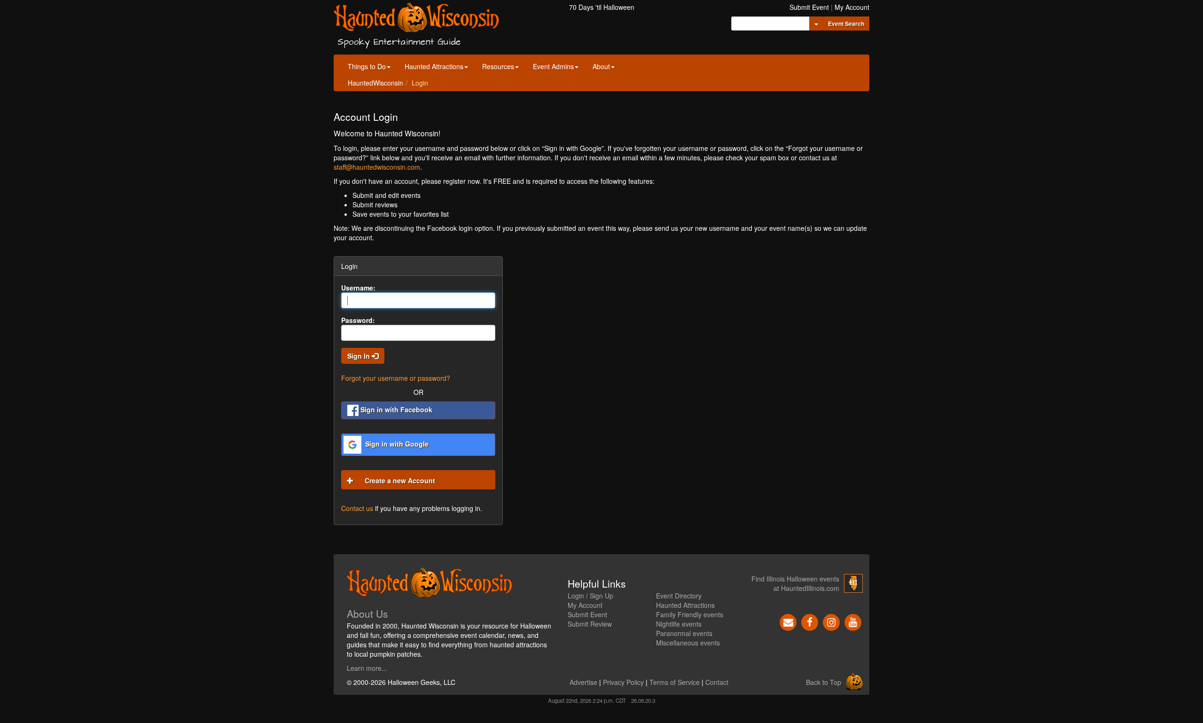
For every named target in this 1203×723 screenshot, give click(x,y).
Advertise (583, 682)
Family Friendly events (689, 614)
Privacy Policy (623, 682)
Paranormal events (684, 633)
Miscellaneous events (688, 642)
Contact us (357, 508)
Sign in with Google (396, 443)
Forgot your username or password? (395, 378)
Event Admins (553, 66)
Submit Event (809, 7)
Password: (358, 320)
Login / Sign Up (590, 595)
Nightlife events (679, 624)
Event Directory (679, 595)
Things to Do (367, 66)
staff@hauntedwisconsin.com (377, 167)
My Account (852, 7)
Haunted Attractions (434, 66)
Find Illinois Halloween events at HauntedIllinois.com (795, 583)
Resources (498, 66)
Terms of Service (674, 682)
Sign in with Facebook (395, 409)
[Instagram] (831, 621)
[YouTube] (853, 621)
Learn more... (367, 668)
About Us (367, 613)
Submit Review (590, 624)
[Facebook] (810, 621)
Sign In (359, 356)
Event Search (846, 23)
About (601, 66)
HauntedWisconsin (375, 82)
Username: (358, 287)
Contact (716, 682)
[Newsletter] (788, 621)
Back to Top (823, 682)
